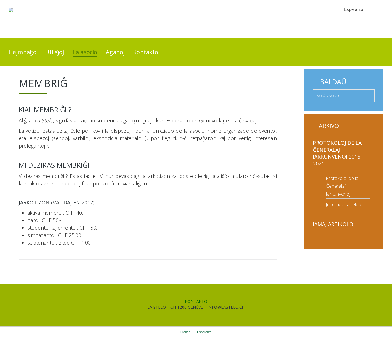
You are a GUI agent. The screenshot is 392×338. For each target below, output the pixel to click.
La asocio (85, 52)
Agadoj (115, 52)
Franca (185, 332)
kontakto (196, 301)
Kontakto (145, 52)
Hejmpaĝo (22, 52)
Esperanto (353, 9)
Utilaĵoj (54, 52)
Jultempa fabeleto (344, 204)
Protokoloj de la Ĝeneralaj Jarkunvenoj (342, 186)
